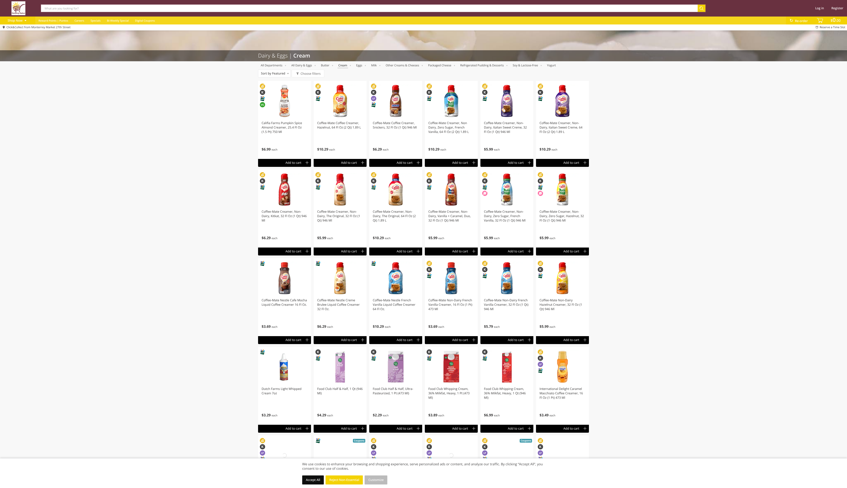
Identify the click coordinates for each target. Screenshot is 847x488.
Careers (79, 20)
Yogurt (551, 65)
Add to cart (293, 163)
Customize (376, 480)
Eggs (359, 65)
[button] (284, 120)
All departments (271, 65)
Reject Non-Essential (344, 480)
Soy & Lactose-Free (525, 65)
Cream (342, 65)
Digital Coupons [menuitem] (145, 20)
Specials (95, 20)
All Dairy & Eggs (301, 65)
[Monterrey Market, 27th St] (18, 8)
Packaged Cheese (439, 65)
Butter (325, 65)
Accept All (313, 480)
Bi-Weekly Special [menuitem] (118, 20)
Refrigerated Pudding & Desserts (482, 65)
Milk (374, 65)
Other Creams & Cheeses (402, 65)
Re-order (801, 21)
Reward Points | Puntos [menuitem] (53, 20)
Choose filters (310, 74)
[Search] (702, 8)
